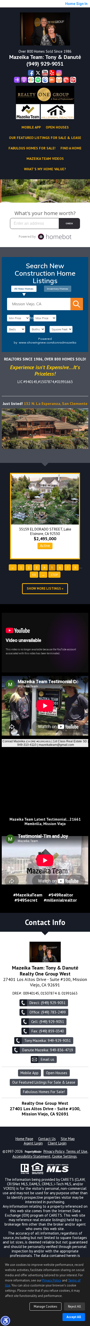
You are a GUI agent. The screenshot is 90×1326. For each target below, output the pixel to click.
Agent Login (33, 1143)
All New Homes (24, 288)
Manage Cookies (45, 1306)
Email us (47, 1059)
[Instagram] (59, 73)
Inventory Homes (57, 288)
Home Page (24, 1139)
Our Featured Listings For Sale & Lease (45, 137)
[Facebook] (31, 73)
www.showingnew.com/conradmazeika (47, 342)
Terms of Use (76, 1151)
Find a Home (71, 148)
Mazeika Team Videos (45, 158)
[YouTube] (45, 73)
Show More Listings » (45, 588)
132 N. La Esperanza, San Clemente (56, 403)
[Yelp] (52, 73)
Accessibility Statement (31, 1156)
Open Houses (57, 127)
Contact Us (47, 1139)
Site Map (68, 1139)
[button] (5, 1320)
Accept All (73, 1317)
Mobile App (31, 127)
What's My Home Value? (45, 169)
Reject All (74, 1306)
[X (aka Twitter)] (38, 73)
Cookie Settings (64, 1156)
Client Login (57, 1143)
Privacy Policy (54, 1151)
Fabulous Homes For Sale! (32, 148)
